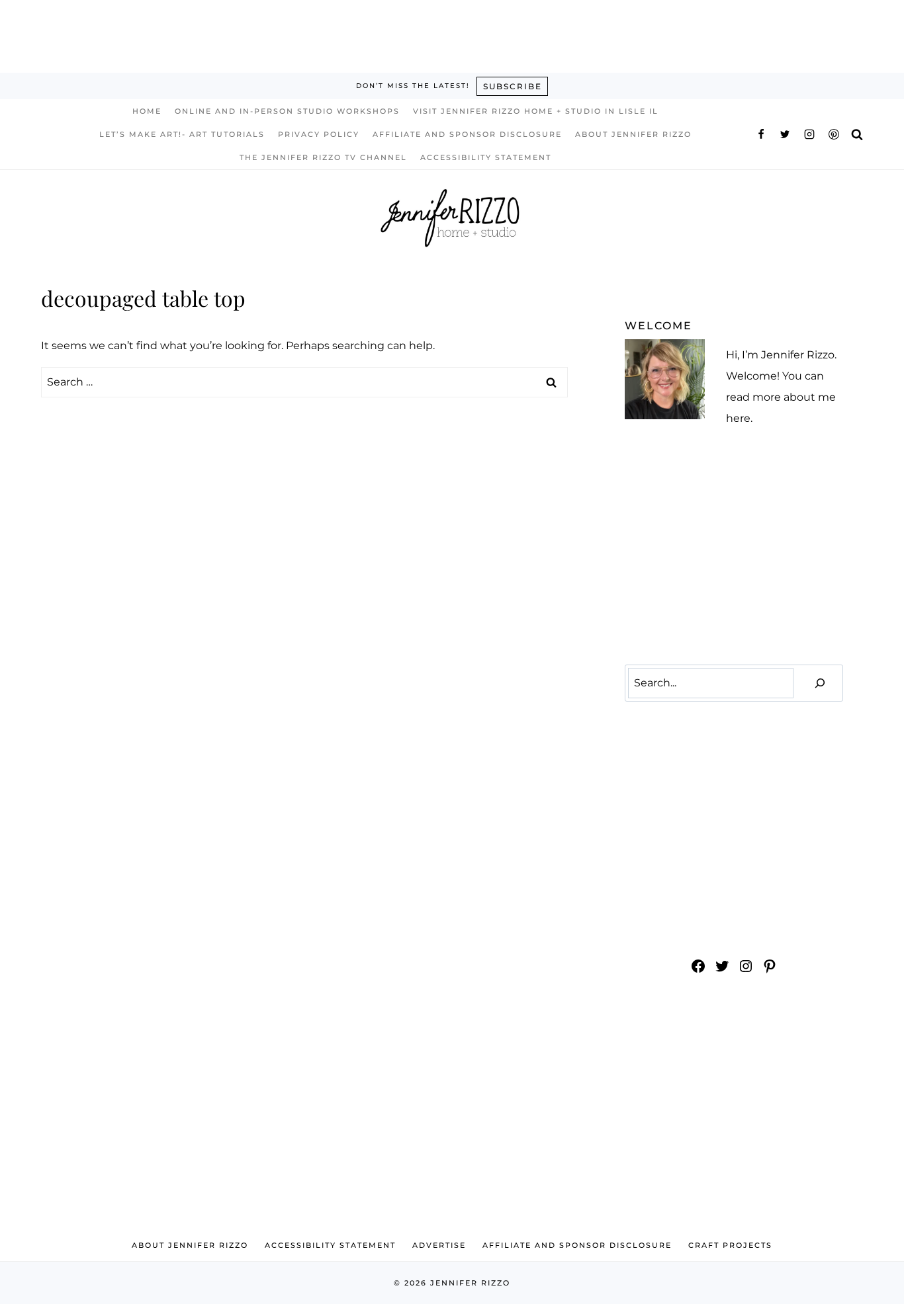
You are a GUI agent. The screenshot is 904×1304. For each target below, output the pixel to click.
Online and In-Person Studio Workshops (287, 111)
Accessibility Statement (485, 157)
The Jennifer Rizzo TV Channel (323, 157)
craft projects (730, 1245)
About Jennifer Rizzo (633, 134)
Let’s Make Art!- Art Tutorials (182, 134)
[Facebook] (761, 134)
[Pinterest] (833, 134)
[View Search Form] (857, 134)
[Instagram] (809, 134)
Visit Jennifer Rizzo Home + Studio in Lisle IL (535, 111)
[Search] (820, 683)
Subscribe (512, 86)
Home (146, 111)
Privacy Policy (318, 134)
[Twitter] (784, 134)
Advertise (439, 1245)
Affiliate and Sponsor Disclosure (467, 134)
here (738, 418)
